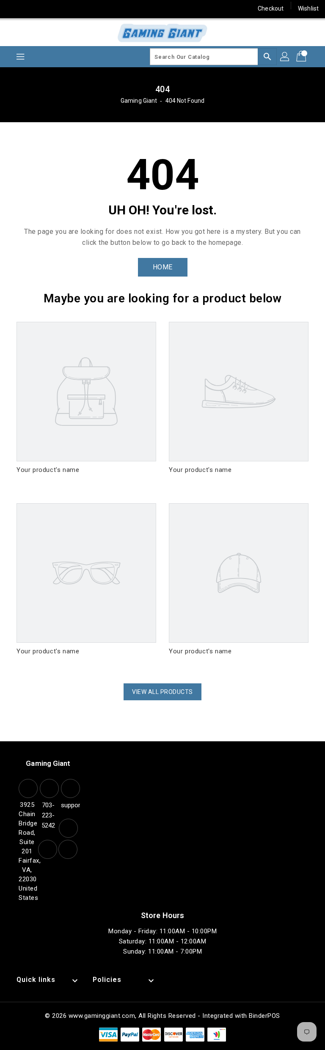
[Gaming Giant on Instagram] (61, 8)
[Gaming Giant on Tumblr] (78, 8)
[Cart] (302, 56)
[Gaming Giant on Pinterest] (45, 8)
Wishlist (308, 8)
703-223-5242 (48, 815)
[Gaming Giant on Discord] (110, 8)
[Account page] (285, 56)
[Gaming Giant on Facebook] (13, 8)
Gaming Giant (139, 100)
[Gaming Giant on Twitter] (29, 8)
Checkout (271, 8)
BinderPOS (264, 1016)
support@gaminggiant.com (69, 805)
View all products (162, 691)
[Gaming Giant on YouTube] (94, 8)
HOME (163, 267)
